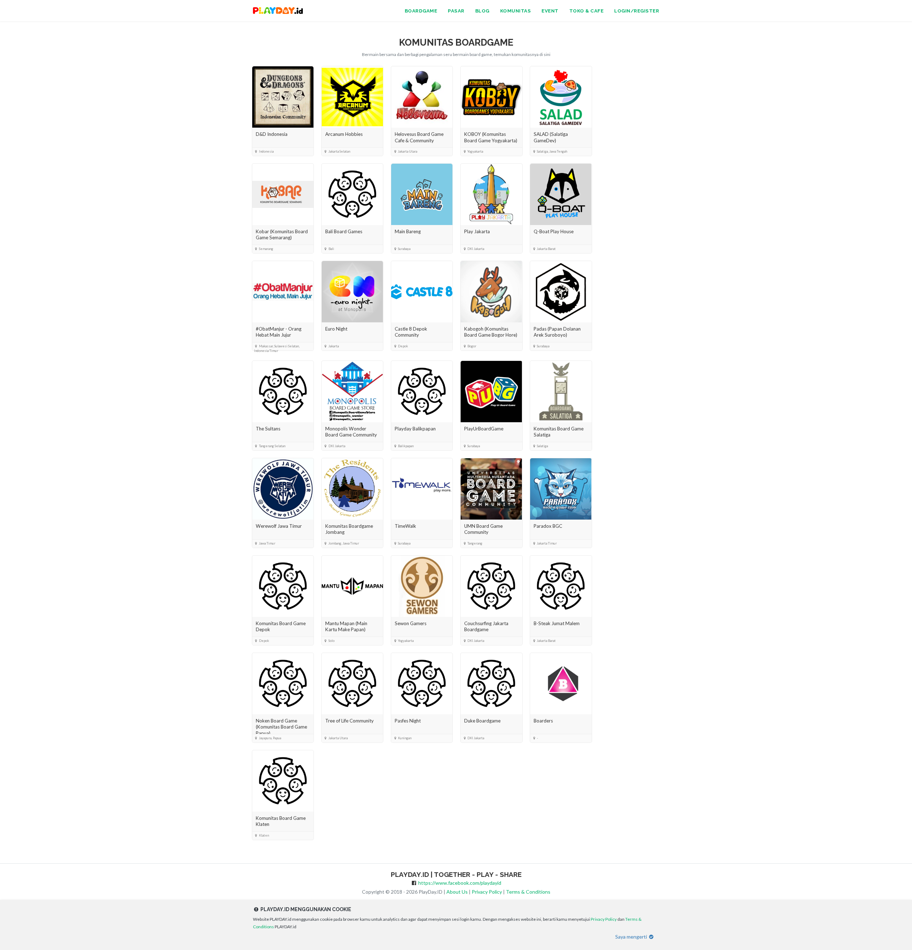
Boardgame (421, 11)
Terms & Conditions (528, 892)
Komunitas (515, 11)
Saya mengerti (631, 937)
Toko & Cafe (586, 11)
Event (550, 11)
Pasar (456, 11)
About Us (457, 892)
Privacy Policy (487, 892)
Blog (482, 11)
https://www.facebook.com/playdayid (459, 883)
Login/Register (636, 11)
